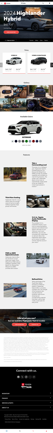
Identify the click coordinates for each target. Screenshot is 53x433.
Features (46, 40)
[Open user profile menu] (46, 431)
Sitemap (32, 419)
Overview (31, 40)
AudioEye (44, 419)
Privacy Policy (8, 419)
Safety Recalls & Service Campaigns (12, 422)
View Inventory (11, 32)
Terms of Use (15, 419)
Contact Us (35, 324)
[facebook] (18, 377)
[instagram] (26, 377)
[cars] (30, 377)
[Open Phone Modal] (43, 3)
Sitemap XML (38, 419)
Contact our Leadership (24, 419)
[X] (22, 377)
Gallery (36, 40)
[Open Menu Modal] (1, 3)
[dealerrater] (34, 377)
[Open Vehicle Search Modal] (19, 431)
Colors (41, 40)
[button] (51, 65)
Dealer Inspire (26, 416)
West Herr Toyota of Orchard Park (20, 414)
